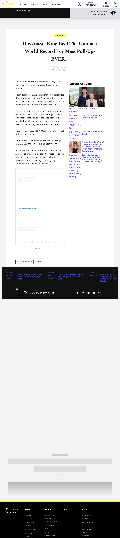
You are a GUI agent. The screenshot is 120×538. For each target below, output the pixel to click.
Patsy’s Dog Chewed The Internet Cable (50, 518)
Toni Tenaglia (30, 529)
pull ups (39, 262)
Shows (28, 509)
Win (66, 509)
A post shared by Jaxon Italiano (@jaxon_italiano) (40, 242)
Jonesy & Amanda (51, 4)
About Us (86, 509)
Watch (47, 509)
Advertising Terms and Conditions (87, 532)
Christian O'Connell (28, 4)
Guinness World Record (24, 262)
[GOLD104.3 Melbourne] (10, 4)
